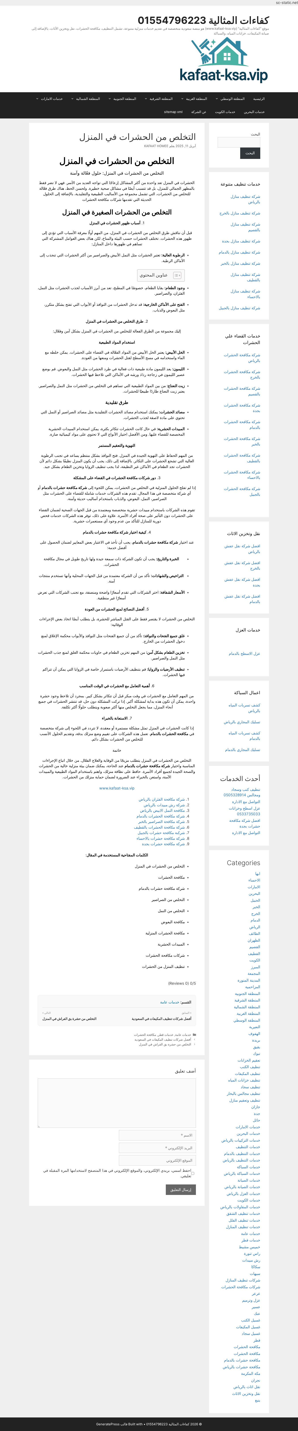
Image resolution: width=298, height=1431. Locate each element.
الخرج (255, 913)
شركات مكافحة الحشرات (240, 1287)
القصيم (254, 947)
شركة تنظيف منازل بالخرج (239, 213)
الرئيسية (259, 99)
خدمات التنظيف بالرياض (241, 1160)
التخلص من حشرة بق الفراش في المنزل (69, 1019)
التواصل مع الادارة (246, 802)
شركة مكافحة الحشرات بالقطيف (159, 827)
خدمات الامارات (52, 99)
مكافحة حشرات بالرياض (241, 1367)
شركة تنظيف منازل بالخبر (240, 263)
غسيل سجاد (251, 1333)
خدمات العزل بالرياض (243, 1193)
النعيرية (254, 1027)
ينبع (257, 1400)
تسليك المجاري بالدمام (242, 750)
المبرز (255, 967)
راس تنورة (252, 1253)
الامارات (254, 887)
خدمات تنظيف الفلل (244, 1220)
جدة (257, 1113)
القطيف (254, 953)
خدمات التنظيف (248, 1147)
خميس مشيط (249, 1247)
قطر (256, 1340)
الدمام (255, 920)
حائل (256, 1120)
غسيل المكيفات (248, 1327)
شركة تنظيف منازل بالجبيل (239, 308)
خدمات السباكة (248, 1167)
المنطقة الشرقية (161, 99)
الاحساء (254, 880)
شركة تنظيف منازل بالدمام (239, 252)
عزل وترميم (251, 1300)
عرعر (256, 1293)
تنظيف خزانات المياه (244, 1080)
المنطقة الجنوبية (124, 99)
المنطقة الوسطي (233, 99)
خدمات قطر (165, 1034)
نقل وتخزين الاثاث (246, 1393)
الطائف (254, 933)
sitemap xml (173, 112)
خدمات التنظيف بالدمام (242, 1153)
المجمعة (254, 973)
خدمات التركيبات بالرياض (240, 1140)
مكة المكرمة (250, 1373)
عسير (256, 1307)
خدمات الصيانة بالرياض (242, 1187)
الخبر (256, 907)
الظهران (254, 940)
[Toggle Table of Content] (175, 275)
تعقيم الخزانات (249, 1060)
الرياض (254, 927)
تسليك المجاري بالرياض (242, 722)
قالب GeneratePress (111, 1424)
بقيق (256, 1047)
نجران (255, 1380)
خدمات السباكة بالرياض (242, 1173)
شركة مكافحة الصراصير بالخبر (161, 821)
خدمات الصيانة (249, 1180)
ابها (257, 873)
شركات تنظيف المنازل (243, 1280)
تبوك (256, 1053)
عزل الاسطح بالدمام (244, 653)
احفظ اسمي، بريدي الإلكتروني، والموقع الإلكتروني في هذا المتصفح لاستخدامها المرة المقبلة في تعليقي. (117, 1173)
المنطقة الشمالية (88, 99)
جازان (255, 1107)
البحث (255, 134)
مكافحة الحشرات (145, 1034)
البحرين (254, 893)
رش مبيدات (251, 1260)
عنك (257, 1313)
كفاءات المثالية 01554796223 (203, 20)
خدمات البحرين (254, 112)
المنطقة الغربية (196, 99)
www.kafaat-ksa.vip (116, 788)
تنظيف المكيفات (247, 1073)
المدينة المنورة (249, 980)
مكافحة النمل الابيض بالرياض (162, 810)
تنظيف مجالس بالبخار (243, 1093)
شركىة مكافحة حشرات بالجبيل (161, 833)
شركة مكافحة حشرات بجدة (163, 844)
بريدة (256, 1040)
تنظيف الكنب (250, 1067)
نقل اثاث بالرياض (246, 1387)
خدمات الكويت (225, 112)
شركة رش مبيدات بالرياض (164, 805)
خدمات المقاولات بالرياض (240, 1207)
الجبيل (255, 900)
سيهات (255, 1273)
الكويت (254, 960)
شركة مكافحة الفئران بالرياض (162, 799)
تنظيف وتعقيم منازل (244, 1100)
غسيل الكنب (250, 1320)
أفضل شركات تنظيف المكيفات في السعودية (161, 1019)
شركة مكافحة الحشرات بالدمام (161, 816)
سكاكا (255, 1267)
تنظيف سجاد (250, 1087)
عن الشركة (198, 112)
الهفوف (254, 1033)
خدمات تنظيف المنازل (243, 1227)
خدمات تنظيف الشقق (243, 1213)
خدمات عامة (169, 1002)
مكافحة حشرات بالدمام (242, 1360)
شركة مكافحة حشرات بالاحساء (161, 838)
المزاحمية (252, 987)
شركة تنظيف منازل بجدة (241, 241)
